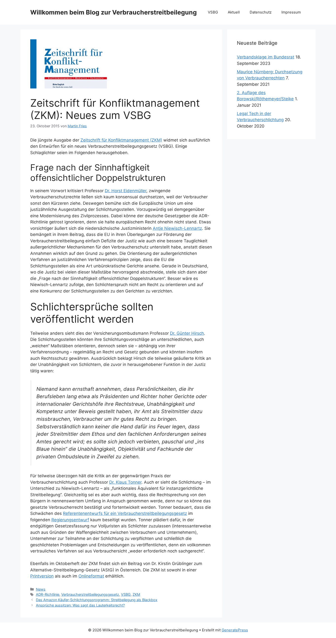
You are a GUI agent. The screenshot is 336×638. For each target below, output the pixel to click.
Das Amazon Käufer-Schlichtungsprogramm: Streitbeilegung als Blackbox (96, 600)
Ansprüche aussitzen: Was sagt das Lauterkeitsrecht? (80, 605)
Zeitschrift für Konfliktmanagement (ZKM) (121, 140)
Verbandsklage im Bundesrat (265, 57)
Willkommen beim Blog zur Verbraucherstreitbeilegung (113, 12)
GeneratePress (235, 630)
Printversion (42, 576)
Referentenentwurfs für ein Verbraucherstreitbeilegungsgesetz (125, 513)
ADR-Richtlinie (47, 594)
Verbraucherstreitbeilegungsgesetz (90, 594)
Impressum (291, 12)
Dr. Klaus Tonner (125, 482)
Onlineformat (91, 576)
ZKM (136, 594)
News (41, 589)
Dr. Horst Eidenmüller (125, 190)
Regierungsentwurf (70, 519)
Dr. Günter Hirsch (187, 333)
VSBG (213, 12)
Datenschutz (261, 12)
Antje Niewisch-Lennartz (177, 228)
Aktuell (234, 12)
